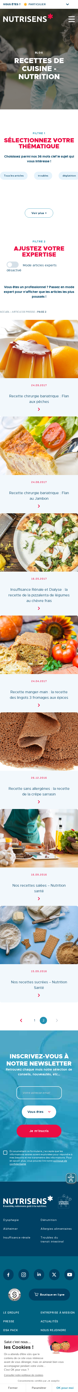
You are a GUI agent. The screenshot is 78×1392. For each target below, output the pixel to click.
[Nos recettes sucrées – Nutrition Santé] (39, 954)
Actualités (49, 1321)
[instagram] (23, 1274)
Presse (8, 1321)
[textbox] (39, 1111)
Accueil (5, 311)
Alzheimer (10, 1228)
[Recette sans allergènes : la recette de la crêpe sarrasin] (39, 760)
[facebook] (8, 1274)
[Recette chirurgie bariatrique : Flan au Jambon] (39, 464)
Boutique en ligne (52, 1294)
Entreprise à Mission (58, 1313)
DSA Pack (10, 1330)
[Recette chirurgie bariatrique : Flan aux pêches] (39, 368)
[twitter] (54, 1274)
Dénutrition (49, 1220)
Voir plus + (39, 213)
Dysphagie (11, 1220)
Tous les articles (14, 175)
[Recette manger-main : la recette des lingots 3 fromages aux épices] (39, 664)
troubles (43, 175)
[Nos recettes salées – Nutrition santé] (39, 857)
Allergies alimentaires (56, 1228)
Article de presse (23, 311)
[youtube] (69, 1274)
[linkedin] (39, 1274)
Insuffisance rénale (16, 1237)
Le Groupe (11, 1313)
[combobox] (39, 1111)
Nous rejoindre (53, 1330)
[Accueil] (23, 18)
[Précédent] (21, 1020)
